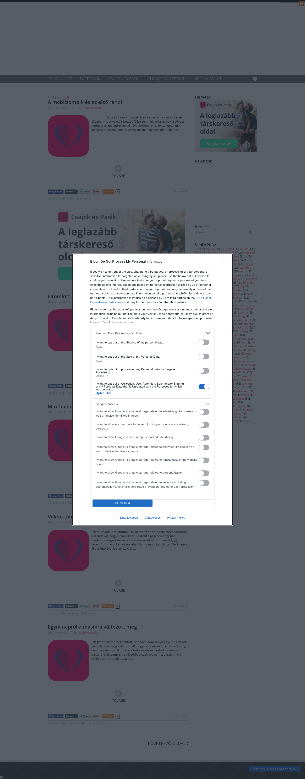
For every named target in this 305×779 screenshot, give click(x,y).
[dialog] (152, 389)
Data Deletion (129, 517)
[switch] (204, 342)
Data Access (152, 517)
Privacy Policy (176, 517)
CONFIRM (122, 503)
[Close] (224, 262)
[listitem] (152, 333)
